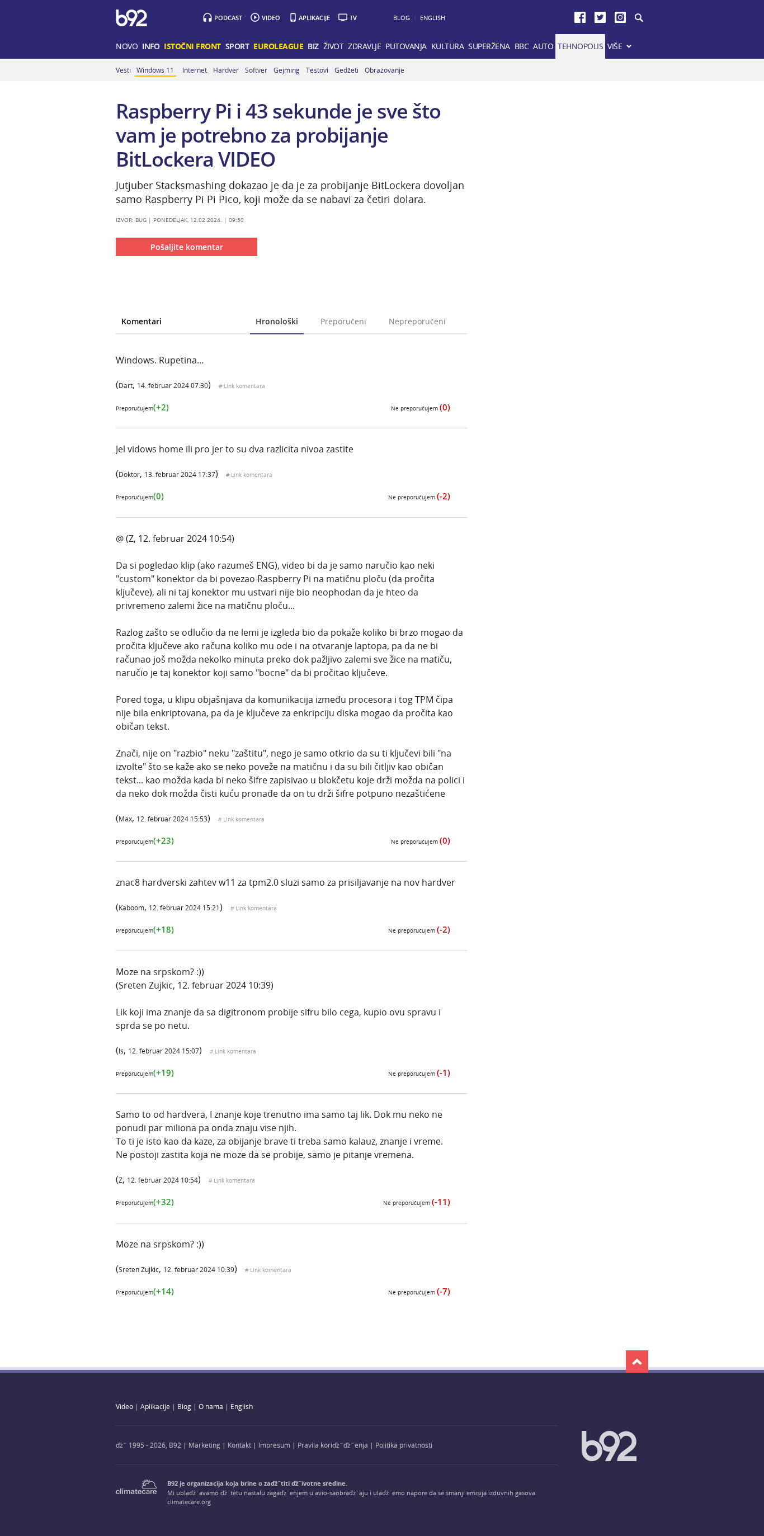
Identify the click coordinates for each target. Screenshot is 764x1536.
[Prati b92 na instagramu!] (620, 20)
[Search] (638, 18)
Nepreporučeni (417, 321)
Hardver (226, 69)
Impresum (274, 1444)
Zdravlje (364, 46)
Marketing (204, 1444)
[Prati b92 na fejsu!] (580, 20)
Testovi (317, 69)
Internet (194, 69)
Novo (127, 46)
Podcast (228, 17)
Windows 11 (155, 69)
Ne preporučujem (420, 408)
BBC (522, 46)
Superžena (489, 46)
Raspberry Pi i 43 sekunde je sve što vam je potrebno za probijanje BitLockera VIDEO (278, 135)
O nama (211, 1406)
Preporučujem (142, 408)
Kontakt (239, 1444)
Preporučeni (343, 321)
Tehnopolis (580, 46)
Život (333, 46)
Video (271, 17)
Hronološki (277, 321)
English (432, 17)
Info (150, 46)
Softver (256, 69)
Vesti (123, 69)
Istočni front (192, 46)
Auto (543, 46)
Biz (313, 46)
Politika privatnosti (403, 1444)
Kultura (447, 46)
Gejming (286, 69)
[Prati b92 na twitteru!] (600, 20)
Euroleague (278, 46)
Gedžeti (346, 69)
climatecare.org (189, 1501)
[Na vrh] (637, 1361)
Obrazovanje (384, 69)
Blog (401, 17)
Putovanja (406, 46)
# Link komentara (242, 386)
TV (353, 17)
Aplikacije (314, 17)
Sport (237, 46)
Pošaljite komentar (186, 247)
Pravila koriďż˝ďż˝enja (333, 1444)
